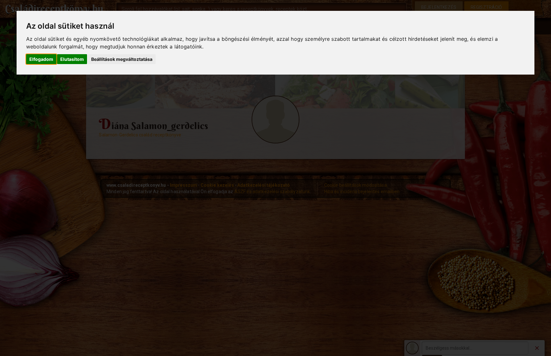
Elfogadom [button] (41, 59)
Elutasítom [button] (72, 59)
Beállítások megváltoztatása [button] (121, 59)
